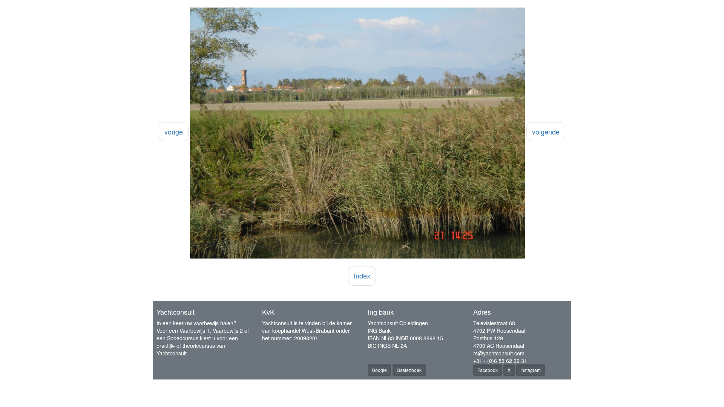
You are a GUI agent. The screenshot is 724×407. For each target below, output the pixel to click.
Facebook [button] (487, 370)
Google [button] (379, 370)
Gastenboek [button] (409, 370)
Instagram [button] (530, 370)
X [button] (509, 370)
